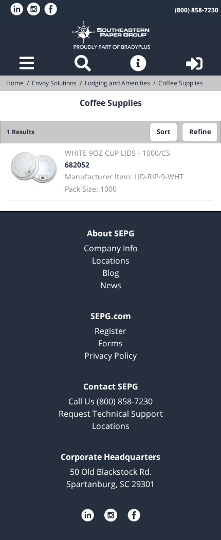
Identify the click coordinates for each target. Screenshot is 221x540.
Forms (110, 343)
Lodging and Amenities (117, 83)
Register (110, 331)
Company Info (111, 248)
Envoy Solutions (54, 83)
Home (110, 35)
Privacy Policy (110, 355)
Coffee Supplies (180, 83)
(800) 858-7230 (196, 10)
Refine (200, 131)
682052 (77, 165)
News (110, 285)
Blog (110, 272)
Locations (111, 260)
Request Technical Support (111, 413)
